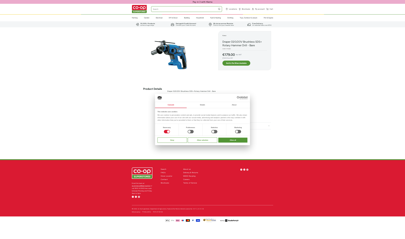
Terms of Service (190, 183)
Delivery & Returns (190, 173)
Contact (164, 179)
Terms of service (158, 212)
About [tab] (234, 105)
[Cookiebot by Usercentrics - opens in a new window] (238, 97)
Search (163, 169)
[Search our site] (219, 9)
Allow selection (202, 140)
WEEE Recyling (189, 176)
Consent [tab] (171, 105)
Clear (215, 9)
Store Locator (166, 176)
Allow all (233, 140)
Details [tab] (202, 105)
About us (187, 169)
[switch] (191, 131)
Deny (172, 140)
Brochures (165, 183)
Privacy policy (146, 212)
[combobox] (182, 9)
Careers (186, 179)
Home (224, 35)
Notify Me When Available (236, 63)
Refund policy (136, 212)
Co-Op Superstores (143, 209)
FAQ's (163, 173)
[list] (202, 24)
